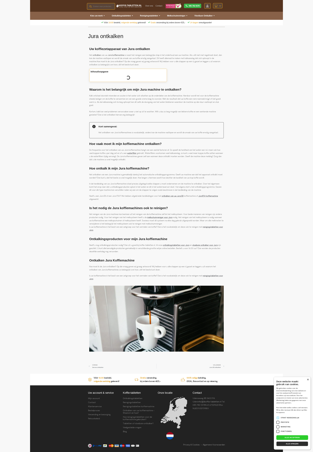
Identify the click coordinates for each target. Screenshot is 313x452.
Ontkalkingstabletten (132, 398)
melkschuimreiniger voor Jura (159, 217)
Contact (159, 6)
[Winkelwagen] (218, 5)
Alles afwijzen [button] (292, 444)
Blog (125, 431)
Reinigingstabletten (132, 402)
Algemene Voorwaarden (214, 445)
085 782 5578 (194, 6)
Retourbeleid (94, 418)
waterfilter (131, 153)
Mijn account (94, 398)
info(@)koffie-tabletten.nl (209, 402)
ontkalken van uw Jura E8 (172, 196)
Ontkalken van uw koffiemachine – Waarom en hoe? (138, 411)
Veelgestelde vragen (132, 427)
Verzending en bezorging (99, 414)
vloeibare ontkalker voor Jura (205, 245)
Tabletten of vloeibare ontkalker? (138, 423)
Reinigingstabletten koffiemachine (138, 406)
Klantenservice (95, 406)
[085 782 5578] (187, 6)
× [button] (308, 380)
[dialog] (292, 413)
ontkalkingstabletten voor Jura (176, 245)
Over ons (149, 6)
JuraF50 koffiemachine (208, 196)
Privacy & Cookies (191, 445)
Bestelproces (94, 410)
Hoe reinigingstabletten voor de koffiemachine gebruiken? (137, 418)
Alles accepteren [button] (292, 437)
